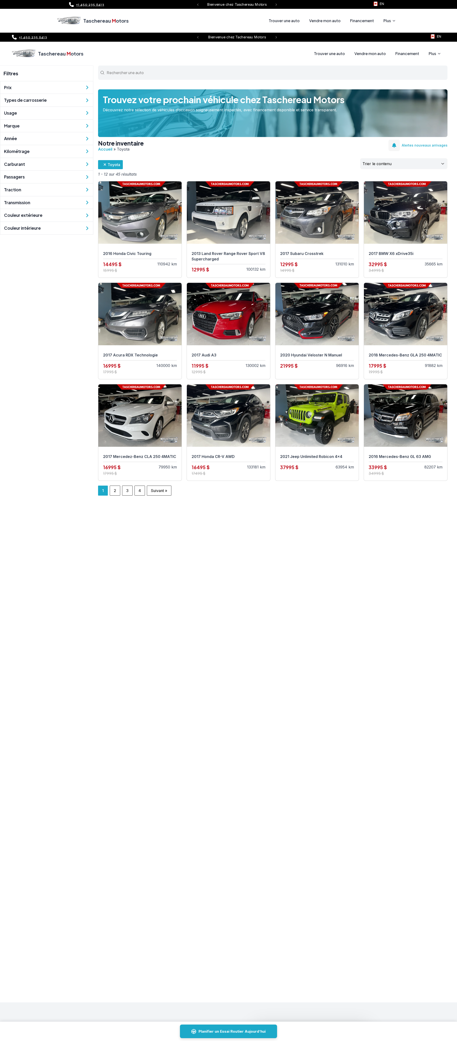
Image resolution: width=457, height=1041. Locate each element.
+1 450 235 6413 (90, 4)
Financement (362, 20)
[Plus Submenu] (395, 20)
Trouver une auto (284, 20)
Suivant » (159, 490)
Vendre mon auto (325, 20)
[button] (198, 4)
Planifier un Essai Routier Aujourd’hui (232, 1031)
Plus (387, 20)
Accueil (105, 149)
